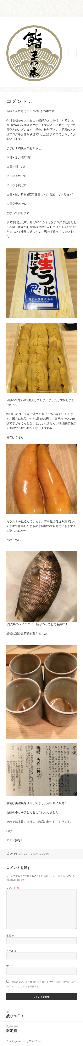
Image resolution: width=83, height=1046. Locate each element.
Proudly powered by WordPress (24, 1041)
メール (11, 950)
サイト (10, 965)
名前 (10, 935)
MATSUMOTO (41, 853)
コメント (12, 887)
